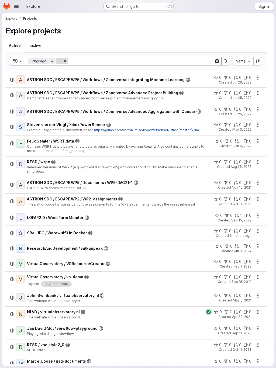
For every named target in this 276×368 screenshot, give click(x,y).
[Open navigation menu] (16, 6)
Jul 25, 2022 (242, 98)
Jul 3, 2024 (242, 251)
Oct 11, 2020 (242, 204)
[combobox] (242, 61)
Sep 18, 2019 (241, 282)
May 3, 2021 (242, 300)
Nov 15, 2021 (241, 187)
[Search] (225, 61)
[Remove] (65, 61)
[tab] (14, 45)
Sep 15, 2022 (241, 220)
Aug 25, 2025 (241, 167)
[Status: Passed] (208, 312)
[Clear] (217, 61)
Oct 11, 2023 (242, 350)
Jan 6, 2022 (242, 146)
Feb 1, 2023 (242, 266)
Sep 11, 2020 (241, 333)
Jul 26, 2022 (242, 82)
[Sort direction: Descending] (258, 61)
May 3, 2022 (241, 129)
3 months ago (240, 236)
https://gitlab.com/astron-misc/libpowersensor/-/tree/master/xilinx (147, 130)
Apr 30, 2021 (241, 317)
